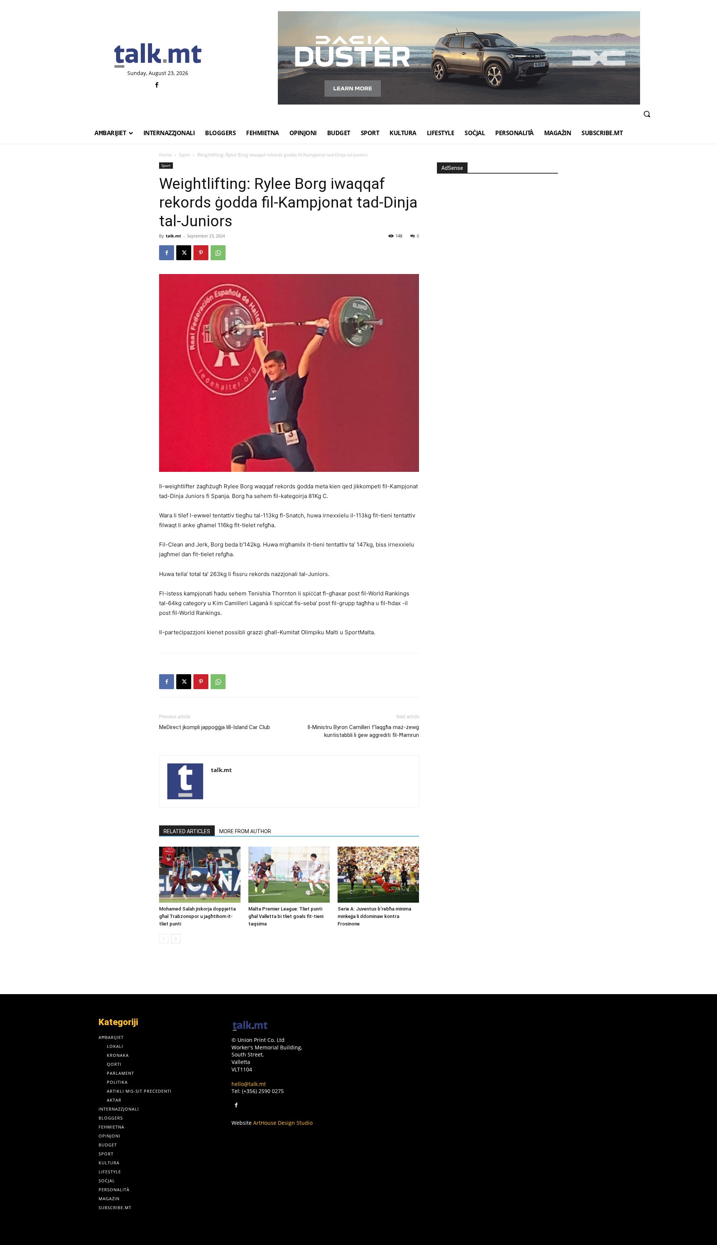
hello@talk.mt (249, 1083)
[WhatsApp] (218, 252)
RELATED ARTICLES (187, 831)
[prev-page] (163, 938)
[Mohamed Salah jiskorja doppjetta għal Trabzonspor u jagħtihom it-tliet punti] (199, 875)
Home (165, 155)
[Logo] (157, 56)
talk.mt (173, 236)
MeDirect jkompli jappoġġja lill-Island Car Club (214, 727)
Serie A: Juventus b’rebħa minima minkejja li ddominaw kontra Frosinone (374, 916)
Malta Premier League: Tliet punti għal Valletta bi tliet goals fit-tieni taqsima (285, 916)
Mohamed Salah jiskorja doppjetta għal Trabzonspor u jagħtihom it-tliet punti (197, 916)
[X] (183, 252)
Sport (184, 155)
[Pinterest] (200, 252)
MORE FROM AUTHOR (245, 831)
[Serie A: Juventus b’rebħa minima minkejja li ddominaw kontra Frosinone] (378, 875)
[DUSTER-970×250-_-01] (459, 58)
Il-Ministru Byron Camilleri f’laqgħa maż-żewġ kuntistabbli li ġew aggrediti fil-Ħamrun (363, 731)
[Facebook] (157, 85)
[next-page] (175, 938)
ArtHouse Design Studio (283, 1122)
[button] (647, 114)
